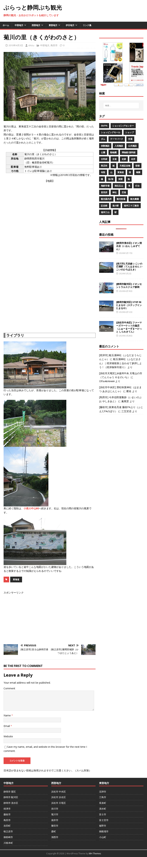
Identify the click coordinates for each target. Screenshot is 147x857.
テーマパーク (116, 138)
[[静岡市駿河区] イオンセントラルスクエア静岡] (106, 291)
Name (7, 715)
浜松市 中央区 (58, 791)
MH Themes (95, 853)
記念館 (104, 205)
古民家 (104, 159)
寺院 (103, 172)
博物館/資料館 (129, 152)
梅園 (138, 172)
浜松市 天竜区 (58, 803)
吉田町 (7, 825)
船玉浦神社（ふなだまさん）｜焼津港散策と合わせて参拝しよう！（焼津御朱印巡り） (120, 363)
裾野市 (102, 825)
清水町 (102, 808)
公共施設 (132, 145)
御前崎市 (8, 837)
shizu (31, 45)
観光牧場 (121, 198)
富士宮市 (103, 820)
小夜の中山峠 (31, 508)
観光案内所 (106, 198)
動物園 (113, 152)
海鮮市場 (105, 185)
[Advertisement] (49, 299)
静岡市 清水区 (11, 803)
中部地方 (19, 25)
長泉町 (102, 803)
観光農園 (134, 198)
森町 (53, 831)
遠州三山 (105, 212)
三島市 (102, 797)
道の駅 (115, 205)
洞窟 (120, 179)
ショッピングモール (110, 132)
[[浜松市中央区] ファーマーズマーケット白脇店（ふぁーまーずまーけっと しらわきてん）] (106, 329)
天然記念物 (125, 165)
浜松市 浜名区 (58, 797)
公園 (103, 152)
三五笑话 (126, 411)
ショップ (129, 132)
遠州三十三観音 (131, 205)
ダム (103, 138)
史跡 (124, 159)
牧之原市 (8, 831)
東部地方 (53, 25)
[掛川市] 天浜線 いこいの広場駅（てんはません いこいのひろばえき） (129, 266)
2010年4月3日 (16, 45)
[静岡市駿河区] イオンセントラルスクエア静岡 (129, 285)
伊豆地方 (70, 25)
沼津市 (102, 791)
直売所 (104, 192)
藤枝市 (7, 814)
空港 (124, 192)
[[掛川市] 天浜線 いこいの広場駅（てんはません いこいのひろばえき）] (106, 270)
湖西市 (54, 837)
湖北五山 (119, 185)
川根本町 (8, 842)
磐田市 (54, 825)
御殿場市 (103, 831)
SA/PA (104, 125)
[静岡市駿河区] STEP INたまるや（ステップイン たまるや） (129, 305)
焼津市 (7, 808)
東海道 (16, 579)
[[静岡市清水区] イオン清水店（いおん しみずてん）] (106, 250)
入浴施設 (119, 145)
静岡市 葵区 (10, 791)
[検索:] (121, 105)
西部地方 (36, 25)
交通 (130, 138)
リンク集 (87, 25)
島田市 (54, 45)
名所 (133, 159)
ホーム (6, 25)
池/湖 (110, 179)
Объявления (107, 381)
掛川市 (54, 808)
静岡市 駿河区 (11, 797)
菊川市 (54, 814)
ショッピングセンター (123, 125)
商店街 (104, 165)
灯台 (137, 185)
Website (8, 736)
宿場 (137, 165)
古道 (114, 159)
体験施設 (105, 145)
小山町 (102, 837)
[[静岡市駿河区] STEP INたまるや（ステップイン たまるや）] (106, 309)
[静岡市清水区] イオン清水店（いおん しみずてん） (129, 246)
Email (7, 726)
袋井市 (54, 820)
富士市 (102, 814)
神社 (114, 192)
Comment (9, 688)
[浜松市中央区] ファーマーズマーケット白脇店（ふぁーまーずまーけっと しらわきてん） (129, 327)
